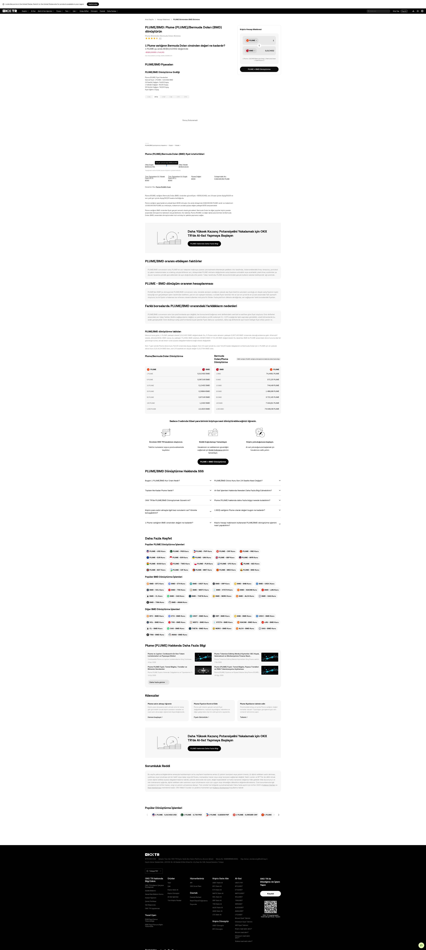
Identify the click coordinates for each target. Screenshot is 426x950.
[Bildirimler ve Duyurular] (418, 11)
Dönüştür (94, 11)
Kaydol (404, 11)
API (191, 883)
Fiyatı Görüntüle (201, 717)
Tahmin (243, 717)
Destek (102, 11)
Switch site (93, 4)
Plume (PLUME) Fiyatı (163, 187)
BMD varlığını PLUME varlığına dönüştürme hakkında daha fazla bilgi (258, 359)
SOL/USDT (239, 897)
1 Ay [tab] (171, 97)
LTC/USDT (239, 915)
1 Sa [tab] (149, 97)
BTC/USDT (239, 886)
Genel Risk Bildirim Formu (154, 894)
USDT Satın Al (218, 883)
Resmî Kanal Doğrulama (198, 901)
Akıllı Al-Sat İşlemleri (45, 11)
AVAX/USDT (239, 911)
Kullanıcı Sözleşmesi (221, 788)
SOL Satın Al (217, 897)
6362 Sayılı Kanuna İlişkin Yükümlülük (154, 925)
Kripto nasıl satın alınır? (243, 929)
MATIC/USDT (240, 893)
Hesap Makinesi (163, 19)
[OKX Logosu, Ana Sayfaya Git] (10, 11)
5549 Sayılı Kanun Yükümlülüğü (151, 920)
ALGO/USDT (239, 907)
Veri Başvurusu (150, 905)
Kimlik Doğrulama (215, 450)
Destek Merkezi (195, 897)
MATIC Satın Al (218, 893)
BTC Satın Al (217, 886)
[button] (178, 480)
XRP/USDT (239, 904)
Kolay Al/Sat (84, 11)
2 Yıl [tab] (185, 97)
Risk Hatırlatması (154, 788)
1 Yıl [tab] (178, 97)
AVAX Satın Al (217, 911)
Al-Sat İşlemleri (173, 897)
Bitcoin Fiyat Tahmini (242, 918)
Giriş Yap (396, 11)
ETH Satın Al (217, 890)
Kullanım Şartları (268, 785)
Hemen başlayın (154, 717)
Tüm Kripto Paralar (174, 900)
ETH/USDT (239, 890)
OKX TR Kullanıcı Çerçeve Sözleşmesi (154, 886)
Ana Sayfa (149, 19)
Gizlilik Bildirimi (150, 891)
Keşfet (24, 11)
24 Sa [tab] (156, 97)
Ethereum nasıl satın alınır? (242, 937)
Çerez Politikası (150, 901)
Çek (74, 11)
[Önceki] (147, 815)
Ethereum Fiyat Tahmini (243, 922)
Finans (58, 11)
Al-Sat (33, 11)
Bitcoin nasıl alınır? (241, 932)
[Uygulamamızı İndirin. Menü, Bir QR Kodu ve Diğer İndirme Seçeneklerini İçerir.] (413, 11)
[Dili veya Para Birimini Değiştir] (422, 11)
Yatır (67, 11)
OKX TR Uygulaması (152, 908)
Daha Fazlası (111, 11)
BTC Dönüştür (218, 929)
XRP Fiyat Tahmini (241, 925)
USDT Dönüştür (218, 925)
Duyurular (193, 904)
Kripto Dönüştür (173, 893)
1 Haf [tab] (163, 97)
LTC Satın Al (217, 915)
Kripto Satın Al (173, 890)
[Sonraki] (278, 815)
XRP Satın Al (217, 900)
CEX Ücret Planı (195, 886)
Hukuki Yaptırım (150, 898)
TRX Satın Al (217, 904)
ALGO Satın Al (218, 907)
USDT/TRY (239, 883)
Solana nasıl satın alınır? (243, 941)
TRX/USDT (239, 900)
